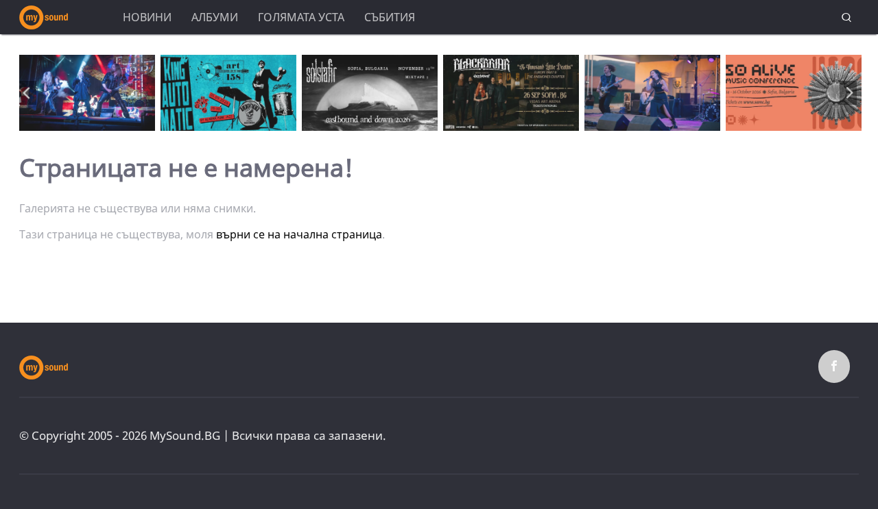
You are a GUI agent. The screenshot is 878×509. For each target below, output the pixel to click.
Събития (389, 17)
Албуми (214, 17)
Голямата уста (301, 17)
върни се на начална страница (299, 234)
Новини (147, 17)
